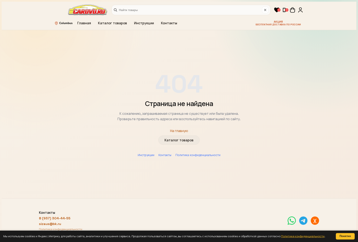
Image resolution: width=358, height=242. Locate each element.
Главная (84, 23)
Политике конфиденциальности (302, 236)
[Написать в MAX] (315, 220)
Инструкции (144, 23)
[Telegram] (303, 220)
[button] (277, 10)
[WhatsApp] (292, 220)
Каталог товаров (112, 23)
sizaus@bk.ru (50, 224)
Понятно (345, 236)
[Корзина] (292, 10)
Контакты (169, 23)
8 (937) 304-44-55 (54, 218)
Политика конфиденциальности (197, 155)
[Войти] (300, 10)
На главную (179, 131)
